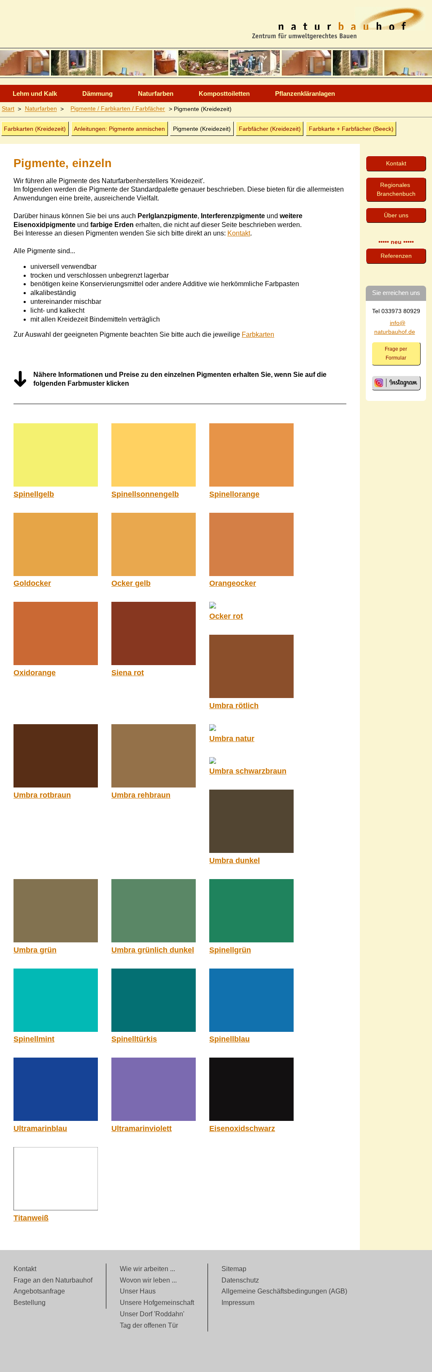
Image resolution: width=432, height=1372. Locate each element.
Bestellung (30, 1302)
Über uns (396, 215)
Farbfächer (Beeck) (351, 128)
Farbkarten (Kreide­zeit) (35, 128)
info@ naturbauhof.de (394, 327)
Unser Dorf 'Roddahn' (152, 1314)
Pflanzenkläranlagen (305, 93)
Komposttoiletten (224, 93)
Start (8, 109)
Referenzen (396, 255)
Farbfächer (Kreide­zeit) (270, 128)
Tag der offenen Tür (149, 1325)
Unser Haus (138, 1291)
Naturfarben (155, 93)
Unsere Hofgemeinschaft (157, 1302)
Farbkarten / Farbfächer (117, 109)
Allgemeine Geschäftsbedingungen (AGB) (284, 1291)
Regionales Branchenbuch (396, 189)
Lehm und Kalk (35, 93)
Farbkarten (258, 334)
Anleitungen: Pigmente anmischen (119, 128)
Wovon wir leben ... (148, 1280)
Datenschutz (240, 1280)
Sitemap (233, 1268)
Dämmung (97, 93)
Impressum (237, 1302)
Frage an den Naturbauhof (53, 1280)
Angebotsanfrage (39, 1291)
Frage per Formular (396, 353)
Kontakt (238, 233)
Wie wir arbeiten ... (147, 1268)
